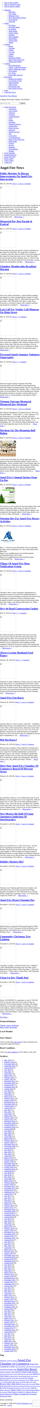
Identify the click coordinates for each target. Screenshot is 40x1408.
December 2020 (9, 1121)
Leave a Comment (24, 184)
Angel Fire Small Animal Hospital (26, 1372)
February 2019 (9, 1160)
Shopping (7, 1390)
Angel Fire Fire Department (33, 1366)
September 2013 (9, 1284)
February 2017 (9, 1206)
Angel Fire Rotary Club (7, 1372)
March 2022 (8, 1096)
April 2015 (8, 1248)
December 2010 (9, 1347)
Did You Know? (8, 739)
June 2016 (7, 1221)
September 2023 (9, 1066)
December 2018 (9, 1163)
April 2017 (8, 1202)
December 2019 (9, 1144)
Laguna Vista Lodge (9, 1382)
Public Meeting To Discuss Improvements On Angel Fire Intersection (16, 176)
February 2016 (9, 1228)
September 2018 (9, 1169)
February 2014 (9, 1274)
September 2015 (9, 1238)
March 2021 (8, 1116)
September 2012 (9, 1307)
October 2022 (9, 1085)
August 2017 (8, 1194)
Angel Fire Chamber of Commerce (15, 1361)
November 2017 (9, 1188)
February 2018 (9, 1183)
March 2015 (8, 1250)
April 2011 (8, 1339)
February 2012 (9, 1320)
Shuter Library (16, 1390)
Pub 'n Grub (37, 1386)
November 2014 (9, 1257)
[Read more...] (19, 217)
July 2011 (7, 1334)
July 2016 (7, 1219)
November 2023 (9, 1064)
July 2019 (7, 1150)
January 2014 (8, 1276)
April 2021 (8, 1114)
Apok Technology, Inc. (24, 1403)
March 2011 (8, 1341)
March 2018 (8, 1181)
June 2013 (7, 1290)
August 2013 (8, 1286)
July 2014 (7, 1265)
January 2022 (8, 1100)
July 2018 (7, 1173)
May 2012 (7, 1315)
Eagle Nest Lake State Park (19, 1378)
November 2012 (9, 1303)
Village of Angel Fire (21, 1394)
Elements (30, 1378)
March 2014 (8, 1272)
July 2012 (7, 1311)
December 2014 (9, 1255)
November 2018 (9, 1165)
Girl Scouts (11, 1380)
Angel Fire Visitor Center (6, 1374)
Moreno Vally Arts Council (28, 1384)
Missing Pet (18, 1382)
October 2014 (9, 1259)
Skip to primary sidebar (12, 6)
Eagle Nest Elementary (5, 1378)
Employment (4, 1380)
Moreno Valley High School (10, 1384)
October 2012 (9, 1305)
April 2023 (8, 1074)
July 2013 (7, 1288)
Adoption (3, 1360)
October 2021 (9, 1106)
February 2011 (9, 1343)
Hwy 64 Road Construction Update (19, 608)
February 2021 (9, 1118)
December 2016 (9, 1209)
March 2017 (8, 1204)
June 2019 (7, 1152)
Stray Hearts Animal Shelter (31, 1390)
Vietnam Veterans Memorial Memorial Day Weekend (15, 403)
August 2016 (8, 1217)
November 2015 (9, 1234)
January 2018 (8, 1184)
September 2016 (9, 1215)
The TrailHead (3, 1392)
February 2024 (9, 1062)
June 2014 (7, 1267)
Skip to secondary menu (12, 4)
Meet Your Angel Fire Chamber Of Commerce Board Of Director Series (19, 768)
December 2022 (9, 1081)
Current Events (34, 1376)
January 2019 (8, 1162)
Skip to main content (11, 3)
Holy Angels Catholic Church (22, 1380)
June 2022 (7, 1093)
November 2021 (9, 1104)
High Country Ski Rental (8, 1027)
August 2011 (8, 1332)
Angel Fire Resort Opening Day (17, 900)
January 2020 (8, 1142)
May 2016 (7, 1223)
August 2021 (8, 1108)
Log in (9, 1405)
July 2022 (7, 1091)
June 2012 (7, 1313)
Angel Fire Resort (27, 1369)
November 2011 (9, 1326)
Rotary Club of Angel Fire (24, 1388)
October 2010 (9, 1351)
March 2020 (8, 1139)
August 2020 (8, 1129)
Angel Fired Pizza (20, 1366)
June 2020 (7, 1133)
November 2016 (9, 1211)
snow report (18, 1042)
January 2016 (8, 1230)
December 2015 (9, 1232)
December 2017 (9, 1186)
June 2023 (7, 1072)
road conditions (12, 1052)
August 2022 (8, 1089)
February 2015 (9, 1251)
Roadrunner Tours (12, 1388)
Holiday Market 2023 (11, 861)
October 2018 (9, 1167)
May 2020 (7, 1135)
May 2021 (7, 1112)
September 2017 (9, 1192)
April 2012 (8, 1316)
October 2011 (8, 1328)
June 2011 (7, 1336)
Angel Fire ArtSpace (12, 1360)
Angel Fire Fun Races (12, 697)
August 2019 (8, 1148)
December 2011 (9, 1324)
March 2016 (8, 1227)
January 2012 (8, 1322)
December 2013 (9, 1278)
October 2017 (9, 1190)
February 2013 (9, 1297)
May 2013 (7, 1292)
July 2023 (7, 1070)
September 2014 (9, 1261)
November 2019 (9, 1146)
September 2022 (9, 1087)
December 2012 (9, 1301)
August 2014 (8, 1263)
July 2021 (7, 1110)
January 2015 (8, 1253)
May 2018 (7, 1177)
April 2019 (8, 1156)
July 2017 (7, 1196)
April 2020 (8, 1137)
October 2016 (9, 1213)
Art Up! (15, 1374)
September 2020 (9, 1127)
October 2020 (9, 1125)
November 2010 (9, 1349)
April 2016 (8, 1225)
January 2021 (8, 1119)
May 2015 (7, 1246)
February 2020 (9, 1140)
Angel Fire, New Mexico (8, 96)
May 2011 (7, 1338)
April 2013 (8, 1294)
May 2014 (7, 1269)
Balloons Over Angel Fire (25, 1374)
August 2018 (8, 1171)
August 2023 (8, 1068)
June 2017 (7, 1198)
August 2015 (8, 1240)
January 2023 (8, 1079)
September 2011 (9, 1330)
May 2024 (7, 1060)
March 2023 (8, 1075)
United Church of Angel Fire (16, 1392)
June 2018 (7, 1175)
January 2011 (8, 1345)
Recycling (3, 1388)
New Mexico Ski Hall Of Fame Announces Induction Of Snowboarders (16, 816)
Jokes (31, 1380)
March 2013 (8, 1295)
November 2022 (9, 1083)
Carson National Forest (24, 1376)
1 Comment (22, 317)
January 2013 (8, 1299)
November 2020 (9, 1123)
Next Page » (4, 1017)
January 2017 (8, 1207)
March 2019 (8, 1158)
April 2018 (8, 1179)
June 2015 (7, 1244)
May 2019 (7, 1154)
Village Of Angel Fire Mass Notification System (15, 565)
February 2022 (9, 1098)
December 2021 (9, 1102)
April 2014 (8, 1271)
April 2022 (8, 1095)
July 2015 (7, 1242)
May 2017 (7, 1200)
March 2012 (8, 1318)
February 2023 (9, 1077)
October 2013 (9, 1282)
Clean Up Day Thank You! (14, 977)
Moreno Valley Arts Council (29, 1382)
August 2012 (8, 1309)
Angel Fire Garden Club (8, 1369)
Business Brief (13, 1376)
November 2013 (9, 1280)
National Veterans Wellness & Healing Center (22, 1386)
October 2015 (9, 1236)
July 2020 (7, 1131)
